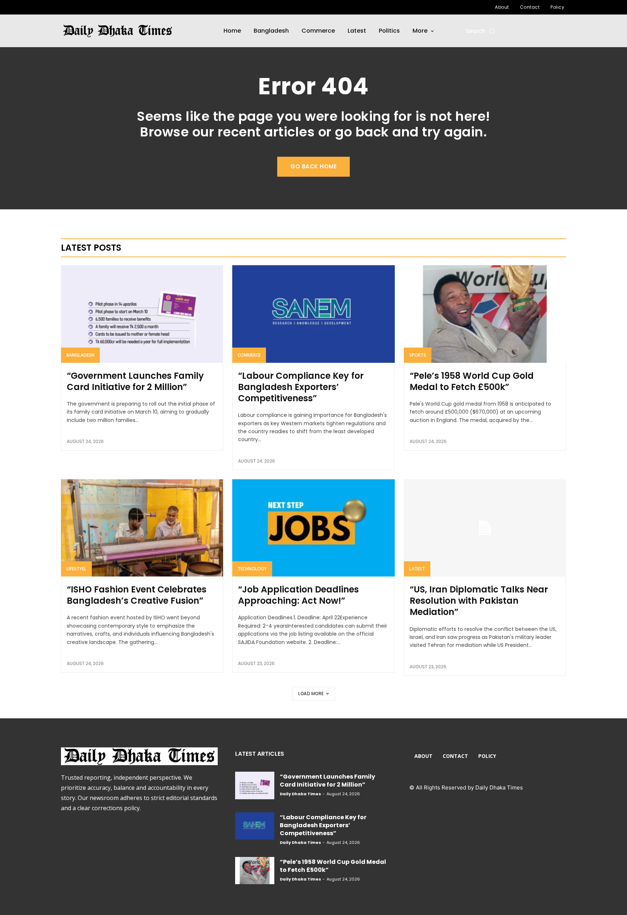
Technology (252, 569)
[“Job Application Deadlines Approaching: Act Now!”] (313, 528)
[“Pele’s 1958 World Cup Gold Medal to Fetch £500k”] (485, 313)
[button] (481, 31)
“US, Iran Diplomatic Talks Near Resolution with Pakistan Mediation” (479, 600)
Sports (417, 355)
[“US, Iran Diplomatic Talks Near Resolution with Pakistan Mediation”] (485, 528)
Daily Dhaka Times (300, 794)
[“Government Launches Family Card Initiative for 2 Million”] (142, 313)
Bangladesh (80, 355)
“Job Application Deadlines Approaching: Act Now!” (298, 595)
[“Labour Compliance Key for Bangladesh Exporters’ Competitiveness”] (313, 313)
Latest (417, 569)
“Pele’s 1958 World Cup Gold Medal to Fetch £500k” (472, 381)
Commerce (249, 355)
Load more (311, 693)
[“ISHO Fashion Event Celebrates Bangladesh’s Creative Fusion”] (142, 528)
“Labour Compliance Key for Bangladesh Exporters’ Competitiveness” (301, 387)
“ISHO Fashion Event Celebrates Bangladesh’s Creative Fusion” (136, 595)
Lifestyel (76, 569)
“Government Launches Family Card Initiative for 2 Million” (135, 381)
